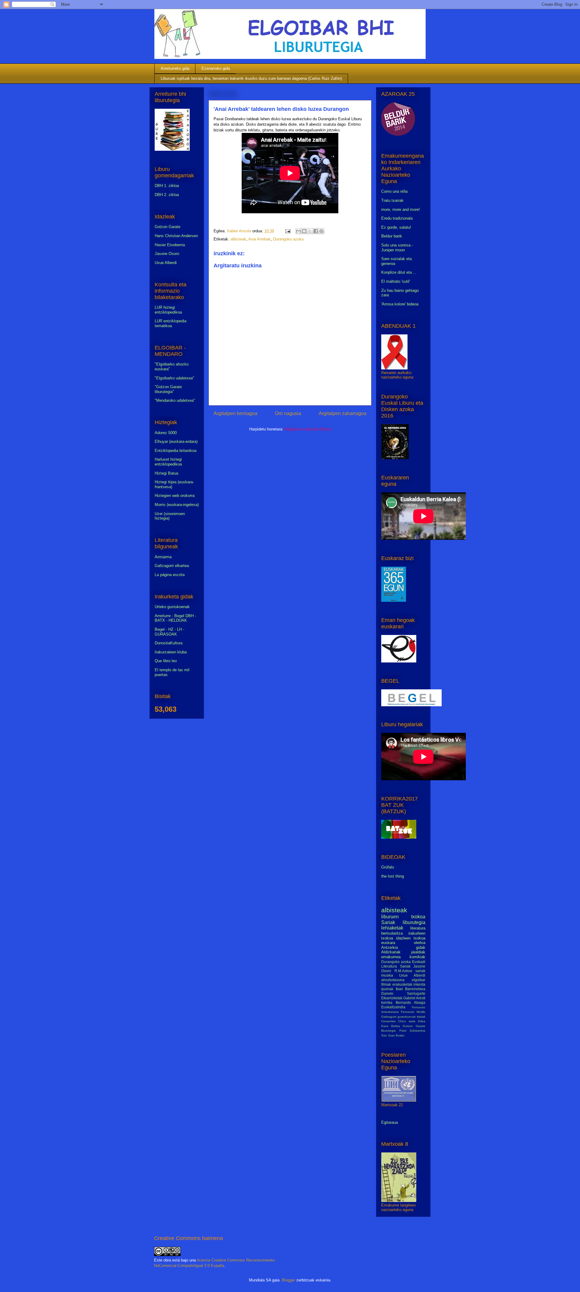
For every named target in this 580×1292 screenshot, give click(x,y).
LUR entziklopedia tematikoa (170, 323)
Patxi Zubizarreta (412, 1030)
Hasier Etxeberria (170, 245)
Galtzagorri (388, 1016)
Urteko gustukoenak (172, 606)
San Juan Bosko (392, 1035)
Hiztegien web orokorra (175, 495)
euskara (388, 942)
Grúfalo (387, 867)
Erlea (421, 1021)
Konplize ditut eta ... (399, 272)
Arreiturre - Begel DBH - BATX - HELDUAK (175, 618)
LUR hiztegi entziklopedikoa (168, 309)
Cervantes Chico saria (398, 1021)
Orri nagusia (288, 413)
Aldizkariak (391, 952)
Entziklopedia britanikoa (175, 450)
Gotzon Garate (167, 226)
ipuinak (387, 989)
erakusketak (402, 984)
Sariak (388, 922)
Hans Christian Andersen (176, 236)
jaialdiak (418, 952)
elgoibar (418, 980)
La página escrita (170, 574)
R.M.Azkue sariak (410, 971)
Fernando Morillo (413, 1011)
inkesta (419, 984)
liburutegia (414, 922)
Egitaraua (389, 1122)
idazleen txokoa (410, 938)
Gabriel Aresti (414, 998)
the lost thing (392, 876)
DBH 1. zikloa (167, 185)
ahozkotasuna (392, 980)
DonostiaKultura (168, 643)
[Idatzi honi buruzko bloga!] (304, 231)
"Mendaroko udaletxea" (175, 400)
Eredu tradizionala (397, 218)
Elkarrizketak (391, 998)
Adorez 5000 (166, 432)
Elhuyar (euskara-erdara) (176, 441)
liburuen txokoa (403, 916)
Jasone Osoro (167, 253)
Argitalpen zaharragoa (342, 413)
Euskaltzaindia (393, 1007)
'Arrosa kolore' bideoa (399, 304)
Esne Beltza (390, 1026)
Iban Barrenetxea (411, 989)
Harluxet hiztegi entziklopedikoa (168, 461)
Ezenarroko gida (215, 68)
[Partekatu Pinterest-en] (321, 231)
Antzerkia (389, 947)
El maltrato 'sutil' (395, 281)
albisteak (238, 239)
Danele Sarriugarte (403, 993)
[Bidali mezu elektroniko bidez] (298, 231)
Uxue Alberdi (166, 262)
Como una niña (394, 191)
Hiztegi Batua (166, 473)
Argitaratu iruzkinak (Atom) (307, 429)
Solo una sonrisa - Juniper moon (397, 247)
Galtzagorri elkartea (172, 565)
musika (387, 975)
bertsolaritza (392, 933)
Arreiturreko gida (175, 68)
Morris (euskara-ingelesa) (177, 504)
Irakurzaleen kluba (171, 652)
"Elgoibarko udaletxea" (174, 378)
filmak (386, 984)
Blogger (288, 1280)
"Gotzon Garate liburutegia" (168, 389)
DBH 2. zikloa (167, 194)
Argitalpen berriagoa (235, 413)
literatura (417, 928)
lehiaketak (392, 927)
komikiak (417, 957)
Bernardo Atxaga (411, 1002)
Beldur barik (391, 236)
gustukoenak (407, 1016)
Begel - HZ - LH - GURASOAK (169, 631)
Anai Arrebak (259, 239)
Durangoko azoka (288, 239)
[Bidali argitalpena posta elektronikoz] (287, 231)
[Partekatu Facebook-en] (316, 231)
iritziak (421, 1016)
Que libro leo (166, 661)
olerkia (419, 942)
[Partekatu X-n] (310, 231)
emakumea (391, 957)
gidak (420, 947)
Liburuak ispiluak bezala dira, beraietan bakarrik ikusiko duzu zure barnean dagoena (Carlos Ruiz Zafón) (251, 78)
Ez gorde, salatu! (396, 227)
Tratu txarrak (392, 200)
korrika (386, 1002)
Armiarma (163, 557)
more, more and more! (400, 209)
